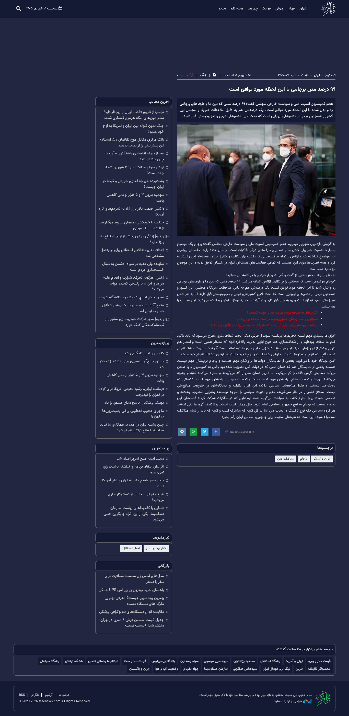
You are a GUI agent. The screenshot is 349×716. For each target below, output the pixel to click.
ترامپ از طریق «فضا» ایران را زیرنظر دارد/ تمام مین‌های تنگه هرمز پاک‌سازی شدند (133, 115)
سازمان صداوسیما (216, 669)
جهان (291, 9)
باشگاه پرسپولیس (163, 661)
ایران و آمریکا (321, 458)
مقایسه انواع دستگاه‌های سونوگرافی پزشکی (131, 612)
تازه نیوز (326, 9)
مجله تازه (236, 9)
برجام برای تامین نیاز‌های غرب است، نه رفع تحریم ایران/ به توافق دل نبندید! (263, 325)
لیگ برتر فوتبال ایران (276, 669)
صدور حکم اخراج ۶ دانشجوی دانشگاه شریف (131, 297)
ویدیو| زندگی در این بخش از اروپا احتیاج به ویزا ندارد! (132, 239)
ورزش (279, 9)
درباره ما (64, 695)
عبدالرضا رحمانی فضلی (103, 661)
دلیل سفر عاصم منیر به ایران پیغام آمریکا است (133, 483)
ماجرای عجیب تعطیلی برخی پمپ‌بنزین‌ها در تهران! (133, 414)
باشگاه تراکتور (74, 661)
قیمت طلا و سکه (135, 661)
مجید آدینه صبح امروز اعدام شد (140, 459)
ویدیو (222, 9)
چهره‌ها (253, 9)
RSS (22, 695)
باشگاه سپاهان (49, 661)
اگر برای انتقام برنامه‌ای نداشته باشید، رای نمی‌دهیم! (133, 469)
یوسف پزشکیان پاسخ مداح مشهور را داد (134, 403)
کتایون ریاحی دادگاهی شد (144, 353)
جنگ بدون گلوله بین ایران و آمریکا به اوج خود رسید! (133, 129)
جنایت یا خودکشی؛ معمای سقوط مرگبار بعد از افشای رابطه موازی (131, 225)
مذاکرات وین (285, 458)
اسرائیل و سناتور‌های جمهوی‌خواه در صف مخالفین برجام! (277, 319)
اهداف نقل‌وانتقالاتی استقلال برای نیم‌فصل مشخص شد (132, 253)
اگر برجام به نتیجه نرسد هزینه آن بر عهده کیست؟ (282, 313)
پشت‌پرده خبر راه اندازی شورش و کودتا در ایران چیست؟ (133, 184)
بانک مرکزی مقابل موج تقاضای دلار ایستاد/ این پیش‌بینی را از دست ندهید (132, 143)
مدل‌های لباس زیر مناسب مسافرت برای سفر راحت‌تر (134, 579)
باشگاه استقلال (270, 661)
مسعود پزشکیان (244, 661)
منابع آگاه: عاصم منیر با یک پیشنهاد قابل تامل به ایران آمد (133, 308)
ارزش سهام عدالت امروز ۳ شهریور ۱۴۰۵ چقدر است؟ (134, 170)
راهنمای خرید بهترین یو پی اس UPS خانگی (131, 590)
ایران (302, 9)
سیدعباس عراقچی (245, 669)
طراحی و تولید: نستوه (288, 701)
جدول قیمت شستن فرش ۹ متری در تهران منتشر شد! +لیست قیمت (132, 623)
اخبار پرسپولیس (156, 548)
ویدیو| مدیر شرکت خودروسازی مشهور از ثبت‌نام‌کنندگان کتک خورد (134, 322)
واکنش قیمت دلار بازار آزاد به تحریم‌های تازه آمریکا (131, 212)
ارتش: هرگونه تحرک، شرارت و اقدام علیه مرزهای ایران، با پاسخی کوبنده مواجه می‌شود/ (133, 283)
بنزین (299, 669)
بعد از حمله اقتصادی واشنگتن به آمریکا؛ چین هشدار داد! (134, 156)
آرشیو (48, 695)
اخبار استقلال (131, 548)
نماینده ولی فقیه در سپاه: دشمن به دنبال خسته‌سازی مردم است (133, 267)
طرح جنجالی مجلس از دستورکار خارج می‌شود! (136, 497)
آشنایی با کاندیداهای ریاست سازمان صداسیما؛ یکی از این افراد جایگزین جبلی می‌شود (133, 513)
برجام (303, 458)
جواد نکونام (191, 669)
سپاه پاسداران (189, 661)
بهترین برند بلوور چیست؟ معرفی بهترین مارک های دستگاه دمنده (134, 601)
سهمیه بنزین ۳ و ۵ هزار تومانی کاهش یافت (135, 198)
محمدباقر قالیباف (319, 669)
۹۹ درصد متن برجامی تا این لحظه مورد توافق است (282, 89)
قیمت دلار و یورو (319, 661)
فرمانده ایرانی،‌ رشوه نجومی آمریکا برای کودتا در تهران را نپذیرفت (131, 392)
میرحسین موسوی (216, 661)
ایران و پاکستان (139, 669)
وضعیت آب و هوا (166, 669)
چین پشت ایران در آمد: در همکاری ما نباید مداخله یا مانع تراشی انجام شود (132, 428)
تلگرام (35, 695)
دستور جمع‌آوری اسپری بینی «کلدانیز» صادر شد (131, 364)
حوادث (266, 9)
